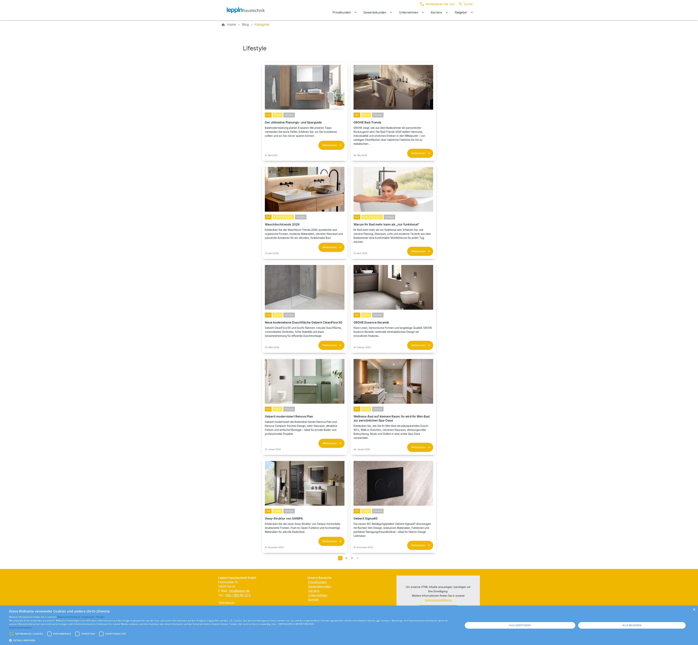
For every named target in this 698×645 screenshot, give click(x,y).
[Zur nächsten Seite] (358, 558)
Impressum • (89, 616)
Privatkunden (317, 582)
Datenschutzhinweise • (69, 616)
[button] (229, 640)
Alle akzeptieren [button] (520, 625)
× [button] (694, 609)
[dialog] (349, 625)
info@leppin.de (239, 591)
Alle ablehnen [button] (632, 625)
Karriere (313, 591)
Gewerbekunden (319, 586)
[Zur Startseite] (246, 10)
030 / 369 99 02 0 (237, 595)
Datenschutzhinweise (20, 627)
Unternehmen (317, 595)
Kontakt (313, 599)
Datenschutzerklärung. (438, 600)
